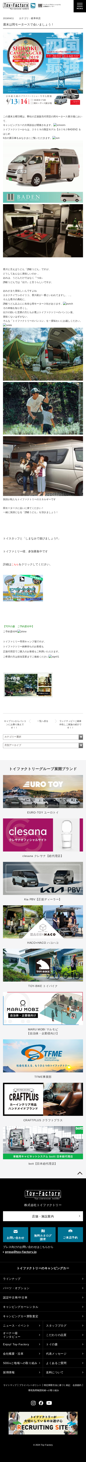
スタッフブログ (56, 1325)
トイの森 (52, 1344)
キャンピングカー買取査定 (20, 1316)
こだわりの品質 (56, 1335)
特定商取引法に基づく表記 (57, 1385)
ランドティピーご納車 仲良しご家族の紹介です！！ (71, 724)
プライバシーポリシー (30, 1385)
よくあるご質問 (56, 1363)
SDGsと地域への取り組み (20, 1363)
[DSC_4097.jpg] (43, 433)
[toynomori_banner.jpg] (28, 696)
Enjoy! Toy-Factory (16, 1344)
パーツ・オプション (16, 1288)
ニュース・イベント (16, 1325)
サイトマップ (10, 1385)
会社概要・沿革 (13, 1353)
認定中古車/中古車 (15, 1297)
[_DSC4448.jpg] (43, 379)
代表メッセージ (56, 1353)
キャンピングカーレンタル (20, 1306)
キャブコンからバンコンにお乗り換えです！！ (15, 724)
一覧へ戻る (42, 721)
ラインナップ (12, 1278)
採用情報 (9, 1372)
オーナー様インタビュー (12, 1335)
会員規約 (77, 1385)
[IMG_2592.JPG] (43, 495)
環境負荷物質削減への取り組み (43, 1390)
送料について (55, 1372)
